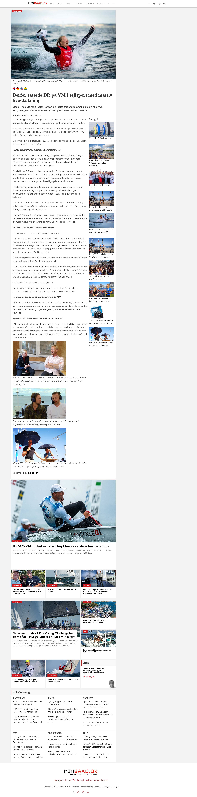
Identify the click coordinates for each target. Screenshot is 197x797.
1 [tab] (63, 78)
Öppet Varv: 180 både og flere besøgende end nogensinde (94, 621)
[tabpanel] (63, 47)
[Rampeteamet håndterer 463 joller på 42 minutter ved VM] (101, 289)
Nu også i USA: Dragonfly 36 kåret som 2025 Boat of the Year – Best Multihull (97, 747)
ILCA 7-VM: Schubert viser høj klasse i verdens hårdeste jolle (61, 546)
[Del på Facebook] (29, 473)
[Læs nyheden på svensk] (25, 88)
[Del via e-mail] (37, 473)
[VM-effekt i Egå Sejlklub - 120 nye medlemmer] (101, 129)
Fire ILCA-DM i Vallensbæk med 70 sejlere (62, 590)
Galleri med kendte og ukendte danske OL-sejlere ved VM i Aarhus (101, 232)
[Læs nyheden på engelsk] (14, 88)
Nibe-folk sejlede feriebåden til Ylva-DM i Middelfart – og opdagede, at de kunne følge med (27, 591)
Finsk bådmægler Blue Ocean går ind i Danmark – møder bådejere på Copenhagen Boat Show (98, 591)
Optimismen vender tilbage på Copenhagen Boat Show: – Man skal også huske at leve (96, 704)
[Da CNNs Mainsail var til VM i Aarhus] (101, 176)
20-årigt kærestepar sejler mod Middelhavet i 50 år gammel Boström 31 (26, 739)
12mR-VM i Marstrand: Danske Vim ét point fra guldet (63, 680)
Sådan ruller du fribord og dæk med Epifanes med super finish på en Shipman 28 (93, 671)
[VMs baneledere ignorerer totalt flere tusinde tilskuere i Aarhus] (101, 312)
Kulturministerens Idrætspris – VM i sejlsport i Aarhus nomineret (100, 163)
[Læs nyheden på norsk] (21, 88)
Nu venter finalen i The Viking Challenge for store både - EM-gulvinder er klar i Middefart (44, 635)
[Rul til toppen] (193, 793)
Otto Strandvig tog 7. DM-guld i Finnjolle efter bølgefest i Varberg (25, 680)
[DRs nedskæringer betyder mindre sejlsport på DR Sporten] (101, 198)
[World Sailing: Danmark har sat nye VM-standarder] (101, 267)
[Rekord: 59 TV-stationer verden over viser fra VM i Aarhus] (101, 334)
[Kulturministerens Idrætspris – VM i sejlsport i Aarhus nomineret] (101, 151)
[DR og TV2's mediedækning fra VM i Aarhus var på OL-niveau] (101, 245)
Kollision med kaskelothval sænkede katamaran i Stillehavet (97, 651)
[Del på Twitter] (33, 473)
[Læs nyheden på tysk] (17, 88)
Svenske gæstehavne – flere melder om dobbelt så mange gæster (60, 719)
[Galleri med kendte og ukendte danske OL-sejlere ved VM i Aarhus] (101, 220)
